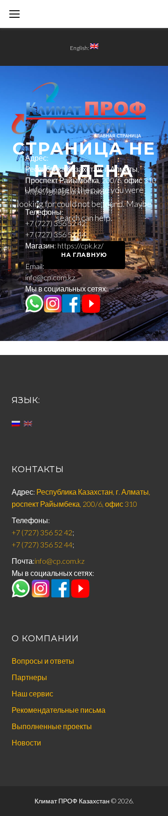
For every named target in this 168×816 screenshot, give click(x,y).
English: (80, 47)
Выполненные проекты (52, 726)
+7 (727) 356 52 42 (55, 223)
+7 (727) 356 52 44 (55, 234)
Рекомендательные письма (58, 709)
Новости (26, 742)
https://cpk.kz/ (80, 245)
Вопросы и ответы (43, 660)
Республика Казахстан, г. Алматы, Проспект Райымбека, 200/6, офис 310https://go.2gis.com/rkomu (90, 180)
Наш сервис (32, 693)
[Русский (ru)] (16, 422)
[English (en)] (28, 422)
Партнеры (29, 677)
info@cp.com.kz (50, 277)
